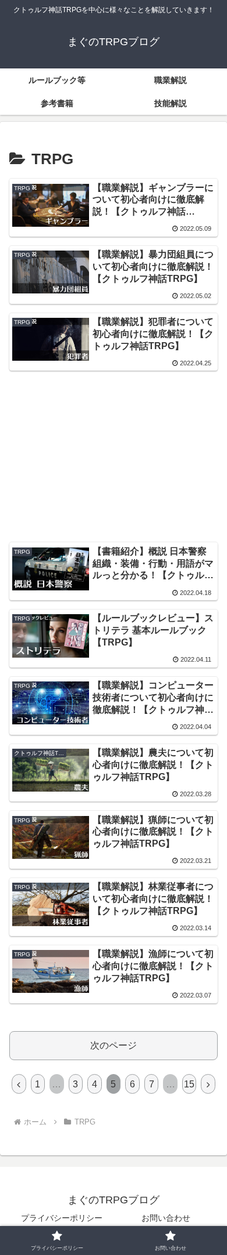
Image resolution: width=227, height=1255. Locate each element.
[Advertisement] (113, 419)
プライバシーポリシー (61, 1218)
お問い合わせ (165, 1218)
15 (189, 1084)
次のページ (113, 1045)
